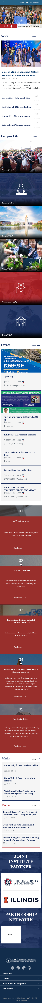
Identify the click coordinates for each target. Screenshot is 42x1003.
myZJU (29, 2)
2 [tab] (4, 26)
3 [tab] (7, 26)
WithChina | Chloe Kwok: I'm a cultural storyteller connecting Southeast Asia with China (19, 793)
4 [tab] (10, 26)
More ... (11, 935)
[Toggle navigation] (38, 8)
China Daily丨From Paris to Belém (21, 765)
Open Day (8, 376)
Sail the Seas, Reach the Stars (18, 470)
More (34, 37)
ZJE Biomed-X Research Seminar (20, 434)
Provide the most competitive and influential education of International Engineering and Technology (21, 583)
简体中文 (36, 2)
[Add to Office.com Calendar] (23, 382)
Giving (22, 2)
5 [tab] (14, 26)
